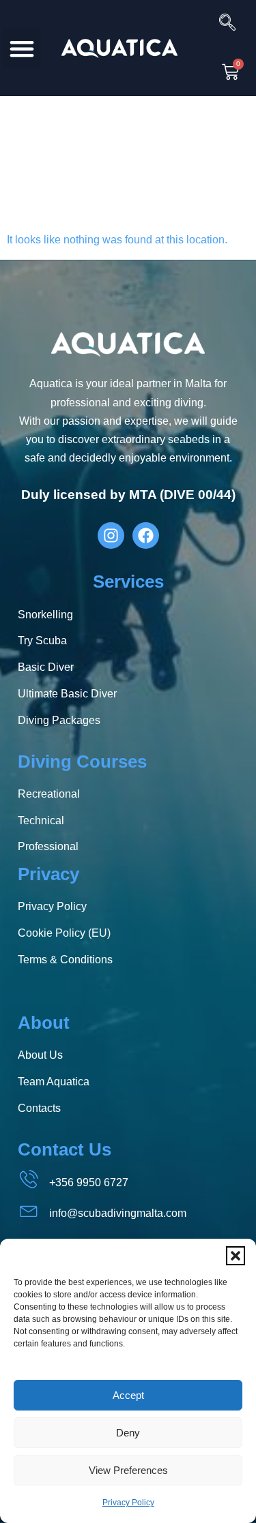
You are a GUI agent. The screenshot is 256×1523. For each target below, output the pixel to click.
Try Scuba (42, 640)
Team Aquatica (53, 1081)
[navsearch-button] (222, 23)
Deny (128, 1432)
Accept (128, 1395)
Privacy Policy (128, 1502)
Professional (48, 846)
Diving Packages (59, 720)
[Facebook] (145, 535)
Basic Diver (46, 667)
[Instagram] (111, 535)
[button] (235, 1256)
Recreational (49, 794)
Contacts (39, 1108)
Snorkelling (45, 614)
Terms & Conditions (65, 959)
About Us (40, 1055)
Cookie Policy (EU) (64, 933)
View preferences (128, 1470)
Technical (41, 820)
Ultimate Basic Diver (67, 693)
